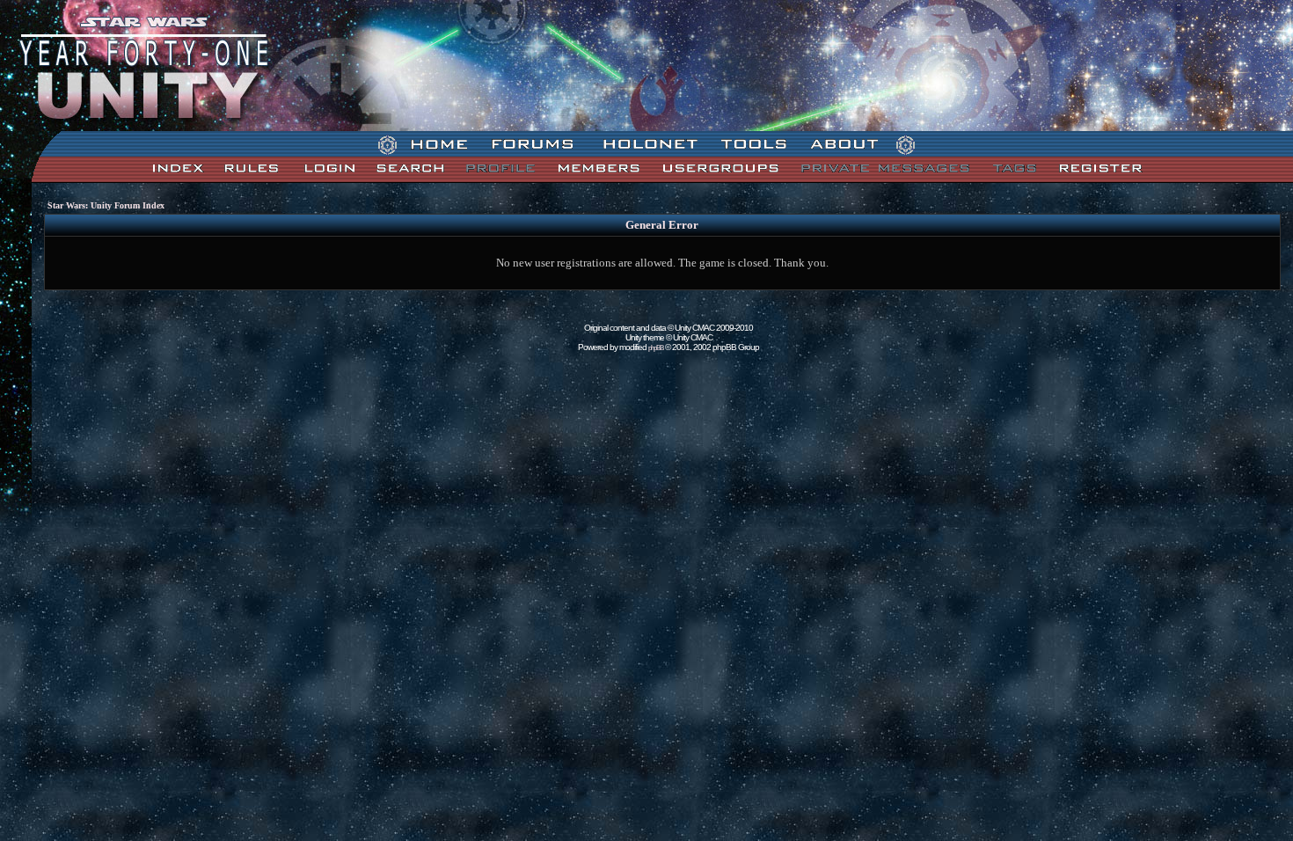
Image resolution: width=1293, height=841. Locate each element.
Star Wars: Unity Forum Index (105, 205)
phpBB (655, 348)
